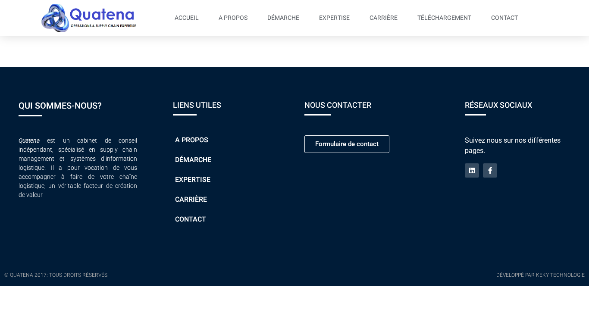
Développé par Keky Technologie (540, 275)
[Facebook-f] (490, 170)
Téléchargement (444, 17)
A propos (233, 17)
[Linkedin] (472, 170)
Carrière (384, 17)
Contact (504, 17)
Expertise (334, 17)
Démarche (283, 17)
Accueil (187, 17)
